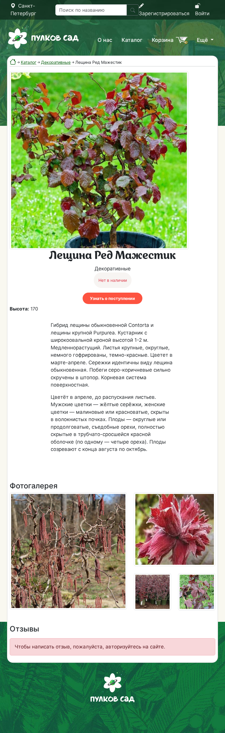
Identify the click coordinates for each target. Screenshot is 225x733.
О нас (105, 40)
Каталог (132, 40)
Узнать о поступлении (112, 298)
